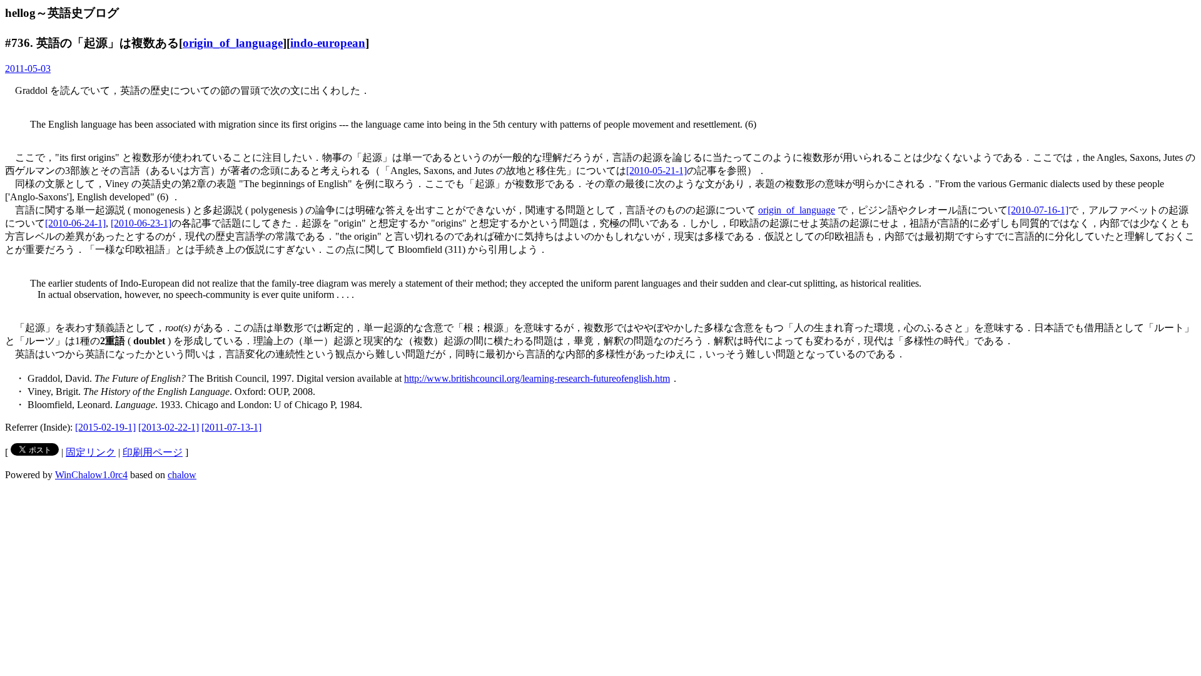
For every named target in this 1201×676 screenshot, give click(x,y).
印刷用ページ (153, 452)
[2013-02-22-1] (168, 427)
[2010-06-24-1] (75, 223)
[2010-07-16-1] (1038, 210)
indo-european (327, 42)
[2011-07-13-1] (231, 427)
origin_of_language (233, 42)
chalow (182, 474)
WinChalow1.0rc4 (91, 474)
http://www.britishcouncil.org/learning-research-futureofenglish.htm (537, 378)
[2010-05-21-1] (656, 170)
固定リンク (91, 452)
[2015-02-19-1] (105, 427)
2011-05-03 (28, 68)
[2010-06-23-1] (141, 223)
